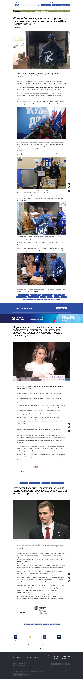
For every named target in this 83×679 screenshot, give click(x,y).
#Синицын (64, 297)
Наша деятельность (30, 8)
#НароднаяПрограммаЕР (36, 624)
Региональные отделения (41, 8)
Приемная (50, 8)
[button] (40, 648)
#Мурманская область (35, 294)
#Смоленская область (21, 297)
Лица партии (21, 8)
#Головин (26, 624)
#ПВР (57, 297)
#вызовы (46, 624)
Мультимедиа (57, 8)
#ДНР (43, 297)
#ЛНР (50, 297)
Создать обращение (61, 308)
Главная (14, 13)
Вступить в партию (66, 8)
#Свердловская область (23, 294)
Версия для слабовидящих (66, 2)
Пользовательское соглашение (18, 672)
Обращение (46, 5)
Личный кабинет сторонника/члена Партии (61, 5)
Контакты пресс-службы (32, 657)
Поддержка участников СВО (41, 11)
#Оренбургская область (59, 294)
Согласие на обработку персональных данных (21, 675)
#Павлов (33, 299)
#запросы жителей (55, 624)
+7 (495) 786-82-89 (62, 656)
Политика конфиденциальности (18, 673)
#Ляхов (47, 299)
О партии (14, 8)
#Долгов (40, 299)
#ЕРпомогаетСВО (55, 299)
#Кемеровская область (47, 294)
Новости (25, 13)
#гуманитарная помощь (33, 297)
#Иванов (26, 299)
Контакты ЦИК (16, 657)
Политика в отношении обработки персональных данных (23, 674)
